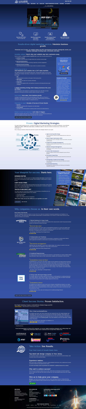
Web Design (19, 79)
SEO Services (31, 390)
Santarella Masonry (64, 98)
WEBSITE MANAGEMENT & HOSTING (52, 3)
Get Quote (32, 383)
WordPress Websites (17, 392)
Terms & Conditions (52, 407)
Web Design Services (17, 390)
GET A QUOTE (67, 3)
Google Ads (19, 81)
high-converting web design (38, 178)
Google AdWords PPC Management (34, 392)
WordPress (32, 405)
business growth (45, 317)
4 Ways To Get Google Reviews (33, 396)
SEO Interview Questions (32, 395)
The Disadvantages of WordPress (19, 395)
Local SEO (30, 391)
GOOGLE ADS (42, 3)
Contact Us (53, 393)
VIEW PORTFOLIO (63, 73)
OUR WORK (62, 3)
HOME (28, 3)
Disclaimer (47, 407)
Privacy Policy (57, 407)
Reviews (30, 401)
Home (44, 393)
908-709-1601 (68, 1)
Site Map (47, 393)
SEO (37, 3)
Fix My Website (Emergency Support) (20, 399)
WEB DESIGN (33, 3)
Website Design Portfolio (18, 391)
